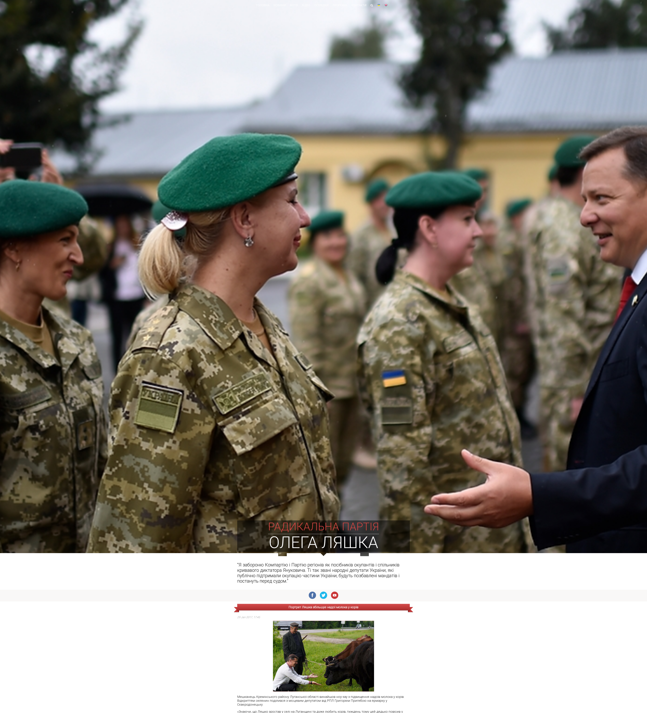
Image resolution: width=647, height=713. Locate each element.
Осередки (321, 5)
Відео (306, 5)
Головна (262, 5)
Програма (340, 5)
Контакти (358, 5)
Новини (279, 5)
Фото (294, 5)
